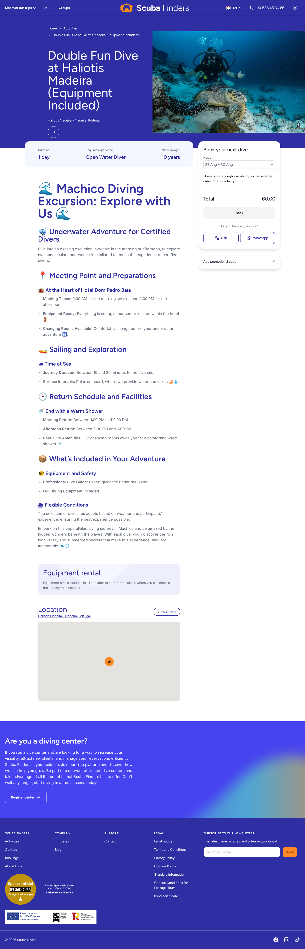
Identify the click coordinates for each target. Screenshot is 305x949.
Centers (11, 850)
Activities (12, 841)
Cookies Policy (165, 866)
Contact (110, 841)
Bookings (11, 858)
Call (224, 238)
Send (290, 852)
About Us (12, 866)
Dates (207, 158)
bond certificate (166, 896)
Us (45, 8)
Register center (22, 797)
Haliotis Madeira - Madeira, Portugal (64, 616)
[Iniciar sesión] (295, 8)
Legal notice (163, 841)
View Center (166, 612)
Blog (58, 850)
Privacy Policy (164, 858)
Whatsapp (260, 238)
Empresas (62, 841)
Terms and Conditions (170, 850)
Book (239, 213)
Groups (64, 8)
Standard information (169, 874)
